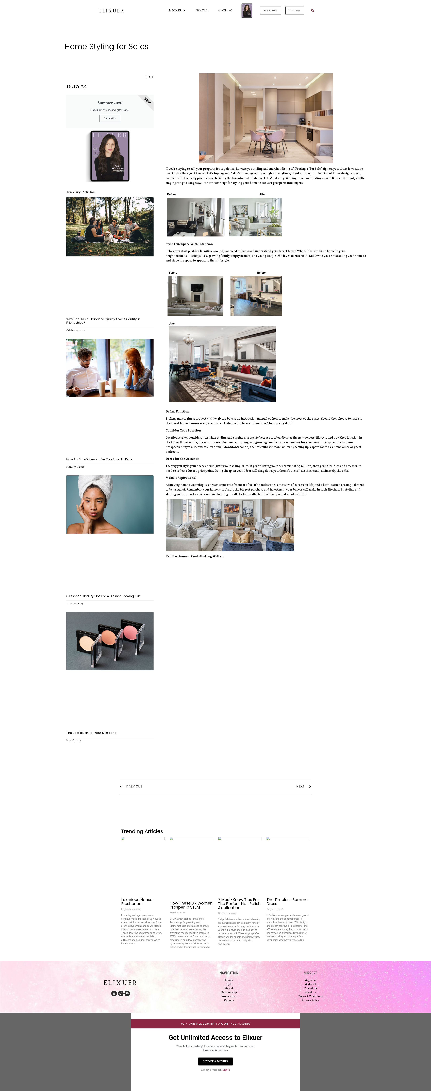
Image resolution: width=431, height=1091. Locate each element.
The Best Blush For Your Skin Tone (91, 733)
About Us (202, 10)
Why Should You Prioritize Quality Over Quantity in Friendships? (103, 321)
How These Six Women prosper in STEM (191, 905)
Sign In (226, 1069)
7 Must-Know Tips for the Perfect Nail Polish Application (239, 903)
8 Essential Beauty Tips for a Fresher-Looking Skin (103, 596)
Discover (175, 10)
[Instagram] (114, 993)
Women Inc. (225, 10)
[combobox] (320, 10)
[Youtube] (127, 993)
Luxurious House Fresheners (136, 901)
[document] (215, 1052)
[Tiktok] (121, 993)
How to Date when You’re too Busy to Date (99, 459)
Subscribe (110, 118)
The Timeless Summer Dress (288, 901)
